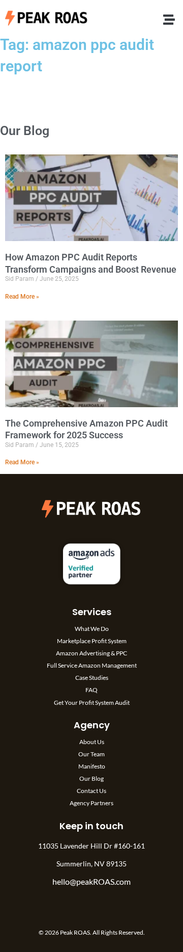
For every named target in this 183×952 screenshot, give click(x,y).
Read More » (22, 296)
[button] (169, 20)
